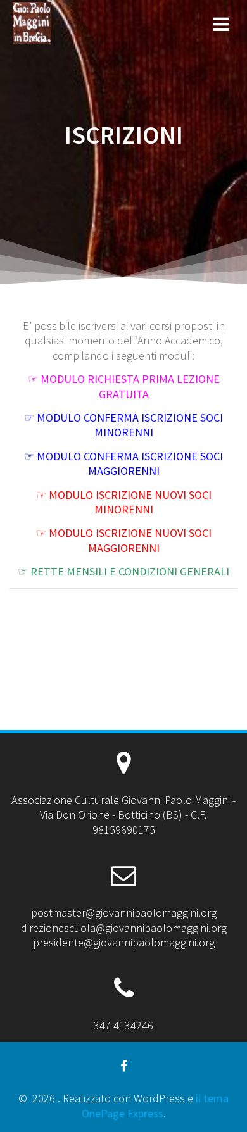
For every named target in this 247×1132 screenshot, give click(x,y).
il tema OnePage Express (155, 1105)
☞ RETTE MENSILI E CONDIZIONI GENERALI (123, 571)
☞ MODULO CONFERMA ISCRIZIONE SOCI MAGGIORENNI (123, 463)
